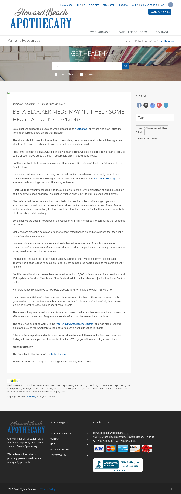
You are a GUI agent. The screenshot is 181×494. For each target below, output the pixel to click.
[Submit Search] (125, 66)
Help (78, 5)
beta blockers (58, 354)
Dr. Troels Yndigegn (105, 178)
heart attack (81, 128)
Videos (89, 74)
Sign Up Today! (149, 5)
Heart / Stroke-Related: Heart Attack (152, 130)
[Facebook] (170, 4)
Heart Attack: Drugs (148, 138)
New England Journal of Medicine (74, 323)
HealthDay (31, 396)
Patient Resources (132, 32)
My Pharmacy (100, 32)
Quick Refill (109, 5)
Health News (67, 74)
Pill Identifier (91, 5)
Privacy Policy (58, 454)
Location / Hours (128, 5)
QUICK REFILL (160, 12)
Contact (162, 32)
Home (127, 41)
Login (163, 5)
